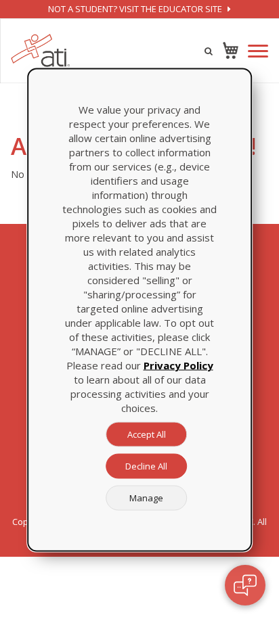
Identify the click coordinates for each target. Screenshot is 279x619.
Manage (146, 497)
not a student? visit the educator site (136, 9)
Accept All (146, 434)
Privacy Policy (178, 364)
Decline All (146, 465)
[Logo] (40, 50)
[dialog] (139, 309)
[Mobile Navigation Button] (258, 51)
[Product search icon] (208, 50)
